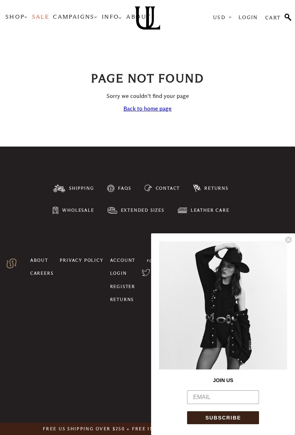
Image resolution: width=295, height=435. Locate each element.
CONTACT (168, 188)
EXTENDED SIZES (142, 210)
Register (122, 286)
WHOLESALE (78, 210)
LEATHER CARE (210, 210)
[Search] (288, 16)
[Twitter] (146, 273)
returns (122, 299)
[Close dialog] (288, 239)
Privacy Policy (81, 260)
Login (248, 17)
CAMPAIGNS (74, 17)
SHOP (15, 17)
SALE (41, 17)
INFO (110, 17)
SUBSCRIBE (223, 418)
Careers (42, 273)
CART (273, 17)
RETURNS (216, 188)
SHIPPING (81, 188)
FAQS (124, 188)
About (39, 260)
